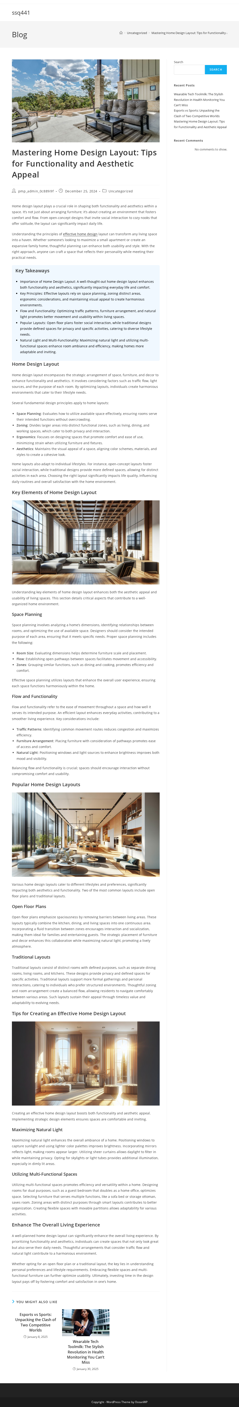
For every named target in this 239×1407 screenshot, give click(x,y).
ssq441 (21, 12)
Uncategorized (121, 191)
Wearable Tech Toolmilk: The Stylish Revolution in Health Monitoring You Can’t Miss (85, 1352)
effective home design (80, 234)
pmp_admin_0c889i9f (36, 191)
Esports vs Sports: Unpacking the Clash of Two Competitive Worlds (35, 1322)
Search (178, 62)
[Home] (121, 33)
